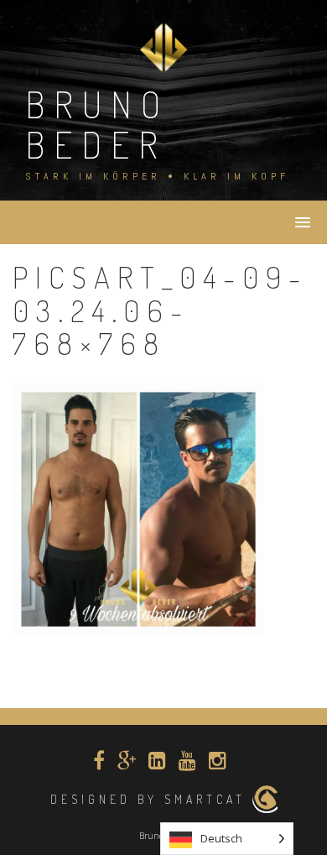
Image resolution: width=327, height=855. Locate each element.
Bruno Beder (97, 124)
